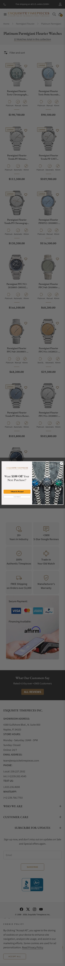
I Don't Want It (17, 496)
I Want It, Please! (17, 492)
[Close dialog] (61, 463)
